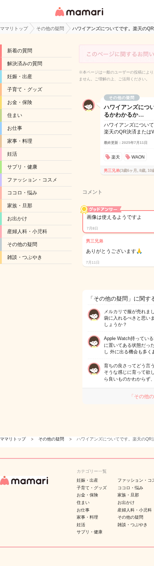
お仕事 (14, 128)
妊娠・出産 (19, 76)
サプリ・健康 (22, 167)
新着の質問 (19, 50)
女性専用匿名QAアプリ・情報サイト (78, 16)
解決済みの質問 (24, 63)
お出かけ (17, 218)
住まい (14, 115)
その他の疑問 (22, 244)
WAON (138, 157)
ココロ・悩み (22, 192)
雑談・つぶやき (24, 257)
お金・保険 (19, 102)
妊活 (12, 154)
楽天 (115, 157)
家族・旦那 (19, 205)
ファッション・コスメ (32, 180)
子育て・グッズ (24, 89)
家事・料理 (19, 141)
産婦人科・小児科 (27, 231)
